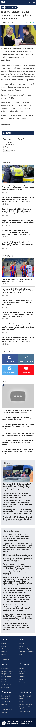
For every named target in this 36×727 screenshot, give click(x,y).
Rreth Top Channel (25, 696)
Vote (6, 150)
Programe (6, 692)
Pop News (24, 664)
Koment (21, 646)
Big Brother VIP (6, 696)
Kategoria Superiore (7, 671)
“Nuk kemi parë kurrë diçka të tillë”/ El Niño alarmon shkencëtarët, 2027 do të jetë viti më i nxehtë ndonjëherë (17, 590)
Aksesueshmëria (24, 711)
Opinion (21, 643)
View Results (14, 150)
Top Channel (10, 361)
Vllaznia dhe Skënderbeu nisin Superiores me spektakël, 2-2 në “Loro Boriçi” (18, 281)
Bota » (6, 162)
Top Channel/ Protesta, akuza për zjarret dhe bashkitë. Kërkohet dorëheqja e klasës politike (18, 442)
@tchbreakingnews (9, 372)
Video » (7, 381)
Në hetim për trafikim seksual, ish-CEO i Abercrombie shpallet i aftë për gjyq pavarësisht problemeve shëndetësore (16, 234)
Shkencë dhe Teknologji (26, 651)
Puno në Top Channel (25, 704)
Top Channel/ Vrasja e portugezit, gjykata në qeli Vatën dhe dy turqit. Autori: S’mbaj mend (18, 434)
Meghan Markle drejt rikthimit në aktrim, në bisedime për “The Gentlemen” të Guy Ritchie (18, 223)
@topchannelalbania (26, 361)
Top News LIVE (5, 659)
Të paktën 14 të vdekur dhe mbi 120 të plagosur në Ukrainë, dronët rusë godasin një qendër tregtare (18, 245)
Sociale (3, 654)
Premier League (6, 676)
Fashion (21, 674)
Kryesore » (9, 256)
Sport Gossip (5, 687)
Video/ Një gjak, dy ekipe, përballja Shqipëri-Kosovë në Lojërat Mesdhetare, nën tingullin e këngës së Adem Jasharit (18, 315)
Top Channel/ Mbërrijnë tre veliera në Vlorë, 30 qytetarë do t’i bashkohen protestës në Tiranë (18, 451)
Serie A (3, 682)
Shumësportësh (6, 684)
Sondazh (7, 133)
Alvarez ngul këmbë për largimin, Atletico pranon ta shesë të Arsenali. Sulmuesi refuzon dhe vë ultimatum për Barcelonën (17, 626)
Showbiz (22, 668)
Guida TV (4, 712)
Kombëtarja (5, 668)
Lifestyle (22, 671)
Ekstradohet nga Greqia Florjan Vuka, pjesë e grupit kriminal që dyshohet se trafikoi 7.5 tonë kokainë (17, 495)
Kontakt (21, 701)
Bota (2, 7)
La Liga (3, 679)
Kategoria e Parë (6, 674)
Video (3, 657)
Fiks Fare (4, 704)
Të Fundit (14, 7)
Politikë (3, 643)
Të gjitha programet (7, 709)
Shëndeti (22, 676)
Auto (20, 654)
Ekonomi (4, 651)
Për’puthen (4, 699)
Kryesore (7, 7)
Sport (4, 664)
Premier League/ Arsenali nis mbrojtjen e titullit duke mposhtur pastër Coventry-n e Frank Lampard (17, 304)
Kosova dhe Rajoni (25, 649)
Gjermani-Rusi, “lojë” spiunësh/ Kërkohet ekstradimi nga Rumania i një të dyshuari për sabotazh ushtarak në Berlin (18, 189)
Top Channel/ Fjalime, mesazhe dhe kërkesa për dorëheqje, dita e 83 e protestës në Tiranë (18, 426)
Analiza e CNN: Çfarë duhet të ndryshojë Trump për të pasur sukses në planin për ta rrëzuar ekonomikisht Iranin (17, 519)
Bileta (21, 699)
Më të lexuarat (12, 531)
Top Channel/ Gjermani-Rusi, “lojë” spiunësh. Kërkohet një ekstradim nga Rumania (18, 412)
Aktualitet (4, 649)
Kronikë (3, 646)
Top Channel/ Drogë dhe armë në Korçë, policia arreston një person (16, 419)
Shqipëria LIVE (5, 701)
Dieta (21, 679)
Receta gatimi (23, 682)
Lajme (4, 639)
